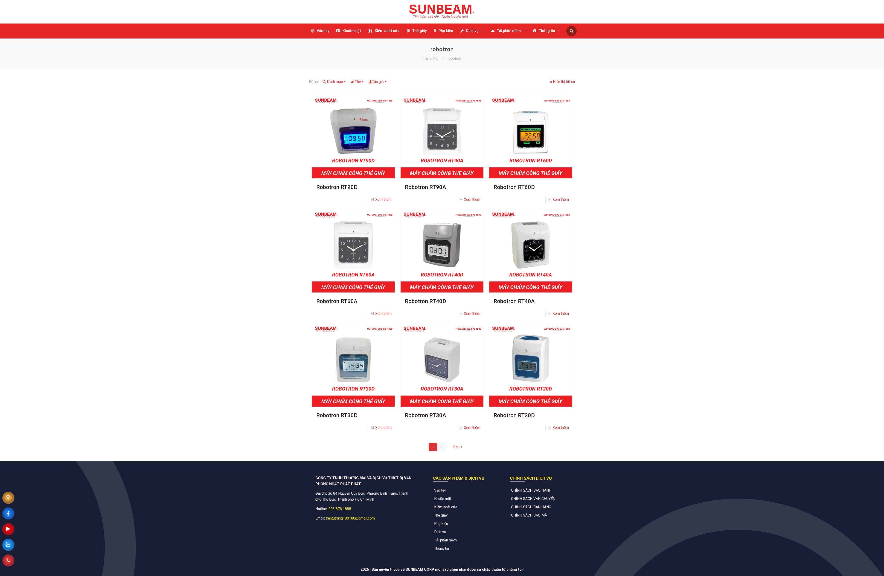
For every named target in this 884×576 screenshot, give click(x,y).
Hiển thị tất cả (564, 82)
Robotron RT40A (514, 301)
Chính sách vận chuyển (533, 498)
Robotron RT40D (425, 301)
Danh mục (335, 82)
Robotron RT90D (337, 187)
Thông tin (441, 548)
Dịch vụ (440, 532)
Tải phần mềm (445, 540)
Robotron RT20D (514, 415)
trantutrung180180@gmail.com (350, 518)
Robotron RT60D (514, 187)
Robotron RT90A (425, 187)
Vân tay (440, 490)
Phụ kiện (441, 523)
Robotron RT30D (337, 415)
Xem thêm (383, 199)
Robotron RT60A (337, 301)
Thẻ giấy (441, 515)
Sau (456, 447)
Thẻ (358, 82)
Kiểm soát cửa (445, 507)
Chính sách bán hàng (531, 507)
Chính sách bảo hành (531, 490)
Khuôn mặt (442, 498)
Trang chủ (430, 58)
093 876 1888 (340, 509)
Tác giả (378, 82)
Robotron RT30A (425, 415)
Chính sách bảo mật (530, 515)
